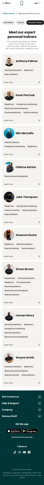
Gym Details (8, 22)
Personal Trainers (35, 22)
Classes (20, 22)
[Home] (22, 3)
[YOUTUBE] (24, 452)
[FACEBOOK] (29, 452)
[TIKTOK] (14, 452)
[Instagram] (19, 452)
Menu (7, 3)
